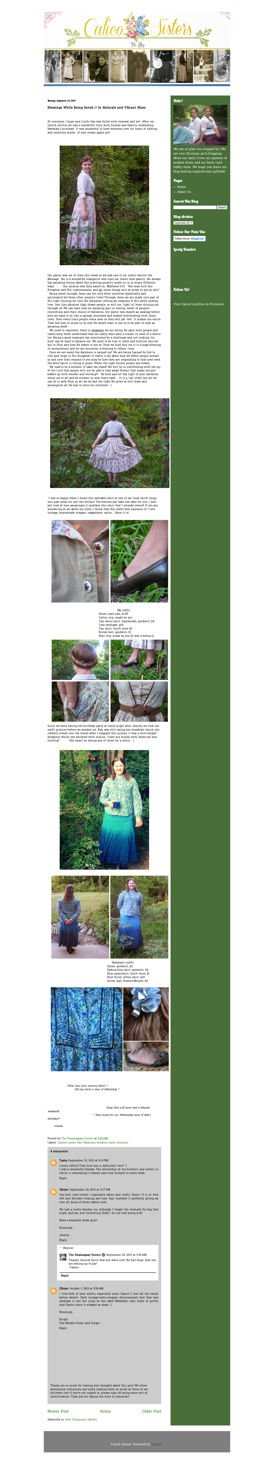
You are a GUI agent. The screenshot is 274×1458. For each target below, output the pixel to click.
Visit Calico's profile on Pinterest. (198, 304)
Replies (68, 1248)
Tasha (63, 1161)
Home (105, 1411)
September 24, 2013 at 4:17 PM (90, 1190)
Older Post (151, 1411)
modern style (106, 1143)
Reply (63, 1178)
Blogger (157, 1444)
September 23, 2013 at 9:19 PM (88, 1161)
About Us (184, 192)
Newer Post (58, 1411)
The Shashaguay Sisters (85, 1255)
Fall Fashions (86, 1143)
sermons (122, 1143)
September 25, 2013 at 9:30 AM (126, 1255)
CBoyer (64, 1190)
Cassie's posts (67, 1143)
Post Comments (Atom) (81, 1420)
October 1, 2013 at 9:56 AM (86, 1289)
